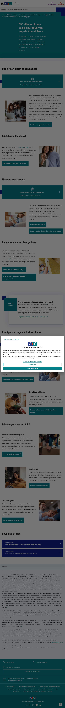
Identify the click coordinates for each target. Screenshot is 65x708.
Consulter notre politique (32, 362)
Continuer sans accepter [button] (11, 339)
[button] (32, 368)
